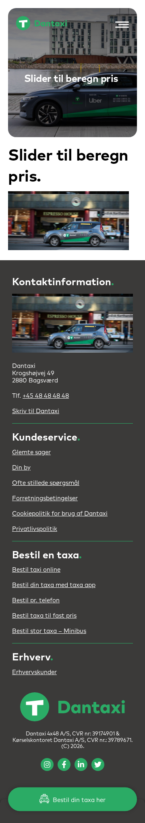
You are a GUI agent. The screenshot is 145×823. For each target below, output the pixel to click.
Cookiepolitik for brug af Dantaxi (60, 514)
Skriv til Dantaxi (35, 411)
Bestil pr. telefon (36, 600)
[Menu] (120, 24)
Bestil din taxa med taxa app (53, 585)
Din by (21, 468)
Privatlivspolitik (34, 529)
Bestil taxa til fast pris (44, 616)
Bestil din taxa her (78, 800)
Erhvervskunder (34, 672)
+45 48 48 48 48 (46, 396)
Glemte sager (31, 452)
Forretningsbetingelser (45, 498)
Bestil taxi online (36, 570)
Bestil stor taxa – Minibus (49, 631)
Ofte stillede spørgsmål (45, 483)
